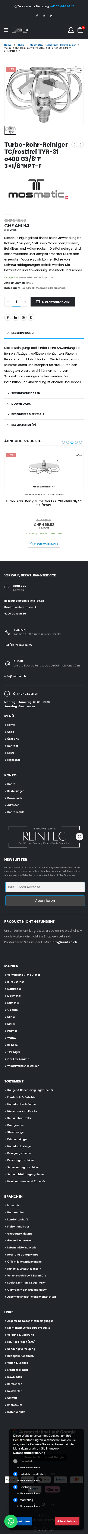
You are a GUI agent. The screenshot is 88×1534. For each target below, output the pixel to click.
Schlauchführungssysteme (25, 1174)
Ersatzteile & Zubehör (21, 1097)
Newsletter (14, 1391)
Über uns (13, 739)
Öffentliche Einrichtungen (24, 1261)
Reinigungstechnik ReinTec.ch (24, 601)
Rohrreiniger (58, 288)
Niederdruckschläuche (22, 1111)
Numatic (13, 1003)
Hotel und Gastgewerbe (22, 1254)
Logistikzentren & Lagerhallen (26, 1282)
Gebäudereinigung (19, 1233)
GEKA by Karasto (18, 1059)
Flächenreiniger (17, 1139)
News (10, 753)
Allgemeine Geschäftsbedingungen (30, 1321)
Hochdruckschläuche (21, 1104)
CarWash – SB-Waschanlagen (27, 1289)
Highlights (14, 760)
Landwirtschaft (17, 1219)
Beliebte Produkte (32, 1474)
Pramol (12, 1031)
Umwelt (12, 1398)
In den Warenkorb (55, 302)
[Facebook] (37, 16)
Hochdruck (28, 288)
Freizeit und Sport (19, 1226)
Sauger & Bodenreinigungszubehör (30, 1090)
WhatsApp (31, 317)
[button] (63, 441)
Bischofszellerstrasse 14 (20, 607)
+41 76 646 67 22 (62, 6)
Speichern (22, 1521)
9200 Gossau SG (15, 613)
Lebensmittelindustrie (21, 1247)
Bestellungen (15, 791)
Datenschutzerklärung (29, 1452)
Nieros (11, 1024)
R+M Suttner (15, 982)
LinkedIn (15, 317)
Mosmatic (42, 288)
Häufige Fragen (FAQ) (21, 1342)
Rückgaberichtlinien (20, 1356)
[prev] (74, 145)
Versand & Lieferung (20, 1335)
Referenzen (14, 1384)
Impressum (14, 1405)
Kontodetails (15, 812)
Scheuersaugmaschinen (23, 1167)
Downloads (14, 798)
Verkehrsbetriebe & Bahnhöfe (26, 1275)
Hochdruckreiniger (19, 1146)
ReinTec (12, 1045)
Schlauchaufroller (19, 1118)
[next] (81, 145)
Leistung (25, 1487)
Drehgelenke (15, 1125)
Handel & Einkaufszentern (24, 1268)
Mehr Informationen (30, 1467)
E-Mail (23, 317)
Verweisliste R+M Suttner (23, 975)
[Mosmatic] (36, 190)
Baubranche (15, 1212)
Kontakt (12, 746)
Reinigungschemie (19, 1153)
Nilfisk (11, 1017)
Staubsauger (16, 1132)
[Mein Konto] (71, 30)
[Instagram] (44, 16)
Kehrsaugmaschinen (21, 1160)
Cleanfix (12, 1010)
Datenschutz (16, 1412)
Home (11, 725)
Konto (11, 784)
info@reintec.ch (15, 676)
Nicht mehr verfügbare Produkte (28, 1328)
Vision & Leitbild (17, 1363)
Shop (10, 732)
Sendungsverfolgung (21, 1349)
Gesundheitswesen (19, 1240)
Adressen (13, 805)
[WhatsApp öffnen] (11, 1521)
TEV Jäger (13, 1052)
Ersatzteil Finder (17, 1370)
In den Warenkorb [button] (46, 543)
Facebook (7, 317)
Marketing (26, 1499)
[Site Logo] (19, 30)
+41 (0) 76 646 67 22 (18, 645)
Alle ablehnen (67, 1521)
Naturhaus (14, 989)
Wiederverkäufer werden (23, 1066)
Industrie (13, 1205)
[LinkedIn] (51, 16)
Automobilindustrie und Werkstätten (31, 1297)
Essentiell (26, 1461)
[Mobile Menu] (7, 30)
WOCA (11, 1038)
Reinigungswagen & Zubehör (26, 1181)
